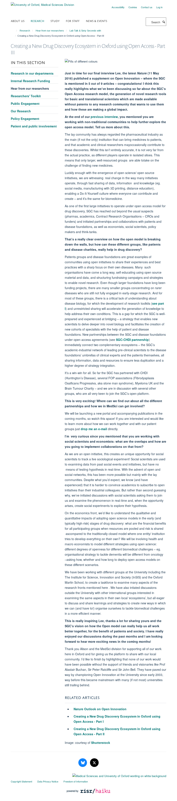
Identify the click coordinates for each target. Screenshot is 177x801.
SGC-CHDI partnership (132, 339)
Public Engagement (25, 103)
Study (55, 21)
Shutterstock (100, 742)
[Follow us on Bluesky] (83, 763)
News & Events (96, 21)
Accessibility (118, 7)
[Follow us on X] (94, 763)
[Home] (14, 30)
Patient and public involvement (34, 126)
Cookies (132, 7)
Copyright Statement (21, 781)
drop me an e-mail (94, 429)
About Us (17, 21)
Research (37, 21)
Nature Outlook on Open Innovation (100, 709)
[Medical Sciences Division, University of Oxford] (88, 775)
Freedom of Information (75, 781)
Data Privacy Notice (47, 781)
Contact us (146, 7)
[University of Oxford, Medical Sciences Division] (42, 3)
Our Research (21, 111)
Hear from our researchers (50, 30)
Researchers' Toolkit (26, 96)
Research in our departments (32, 73)
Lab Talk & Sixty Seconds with (85, 30)
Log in (159, 7)
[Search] (163, 21)
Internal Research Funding (30, 81)
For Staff (73, 21)
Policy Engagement (25, 118)
